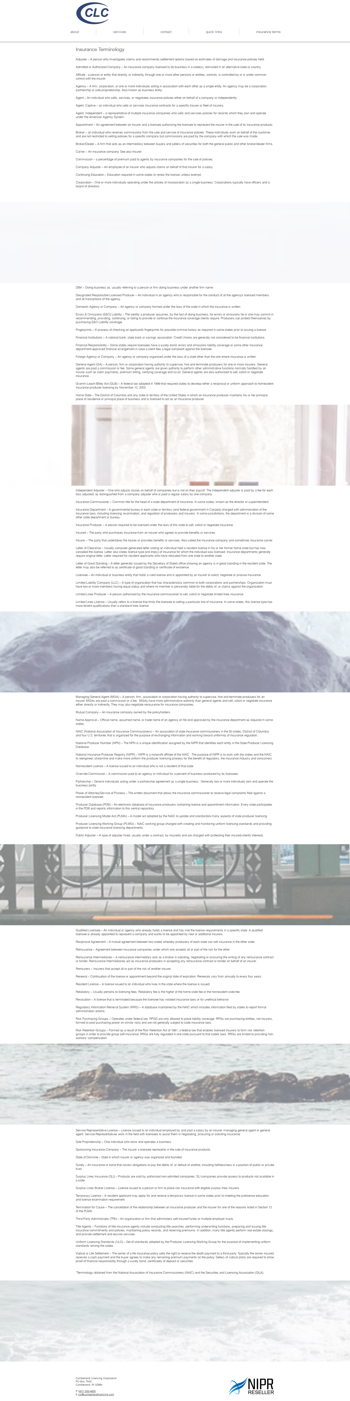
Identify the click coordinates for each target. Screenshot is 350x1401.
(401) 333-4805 (87, 1391)
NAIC (189, 1272)
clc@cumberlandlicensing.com (96, 1394)
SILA (259, 1272)
